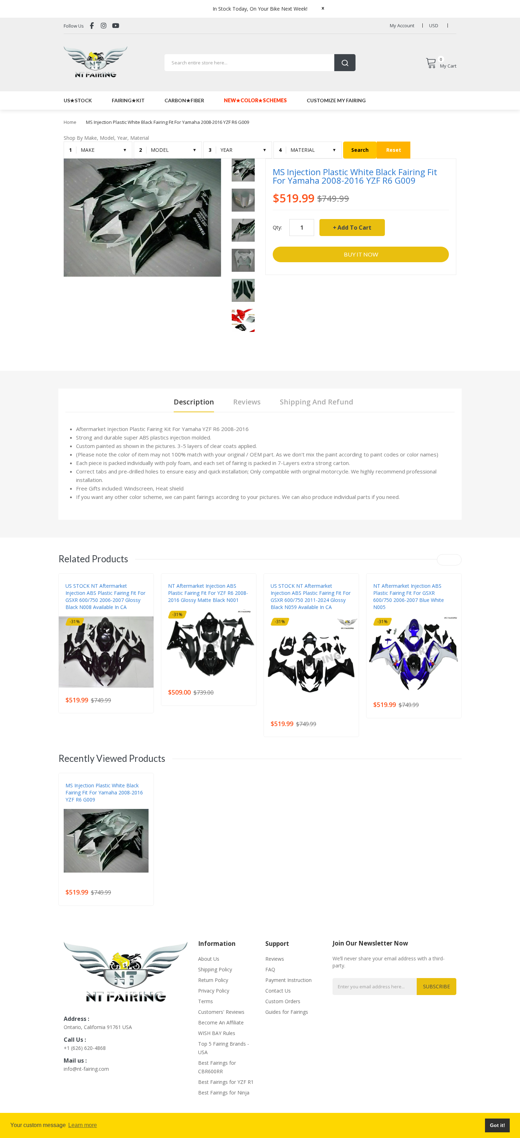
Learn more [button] (82, 1125)
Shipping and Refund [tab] (316, 402)
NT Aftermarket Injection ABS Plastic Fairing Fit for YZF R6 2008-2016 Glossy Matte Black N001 (208, 592)
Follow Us (74, 26)
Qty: (277, 227)
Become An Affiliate (221, 1022)
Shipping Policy (215, 969)
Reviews (274, 958)
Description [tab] (194, 402)
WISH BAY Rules (216, 1033)
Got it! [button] (497, 1125)
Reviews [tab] (247, 402)
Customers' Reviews (221, 1011)
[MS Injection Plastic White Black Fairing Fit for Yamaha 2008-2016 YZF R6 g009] (243, 170)
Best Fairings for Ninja (223, 1092)
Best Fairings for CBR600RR (217, 1067)
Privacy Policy (213, 990)
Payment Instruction (288, 980)
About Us (208, 958)
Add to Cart (354, 227)
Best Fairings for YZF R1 (226, 1082)
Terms (205, 1001)
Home (70, 122)
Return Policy (213, 980)
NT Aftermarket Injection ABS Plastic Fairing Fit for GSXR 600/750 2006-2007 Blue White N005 (408, 596)
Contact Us (278, 990)
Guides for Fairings (286, 1011)
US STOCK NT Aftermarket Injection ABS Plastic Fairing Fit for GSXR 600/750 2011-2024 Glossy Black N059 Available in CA (311, 596)
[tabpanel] (260, 463)
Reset (393, 149)
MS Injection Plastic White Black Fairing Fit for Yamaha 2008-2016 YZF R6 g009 (104, 792)
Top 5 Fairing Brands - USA (223, 1048)
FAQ (270, 969)
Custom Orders (282, 1001)
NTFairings (77, 614)
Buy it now (361, 254)
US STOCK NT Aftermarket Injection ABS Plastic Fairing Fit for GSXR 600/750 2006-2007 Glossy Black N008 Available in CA (105, 596)
